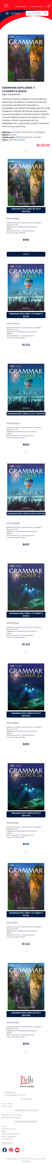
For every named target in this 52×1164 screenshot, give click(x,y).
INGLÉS (13, 135)
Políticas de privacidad (11, 1117)
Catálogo (15, 13)
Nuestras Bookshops (11, 1134)
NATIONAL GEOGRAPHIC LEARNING (28, 132)
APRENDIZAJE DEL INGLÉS (28, 137)
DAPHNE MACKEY (17, 140)
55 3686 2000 (10, 1092)
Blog (4, 1131)
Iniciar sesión (20, 6)
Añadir (26, 254)
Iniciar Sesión (7, 1104)
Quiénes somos (9, 1129)
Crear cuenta (36, 6)
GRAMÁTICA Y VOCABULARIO (22, 231)
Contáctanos (7, 1139)
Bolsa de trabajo (9, 1136)
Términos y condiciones (12, 1115)
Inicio (4, 1126)
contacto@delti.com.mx (14, 1095)
